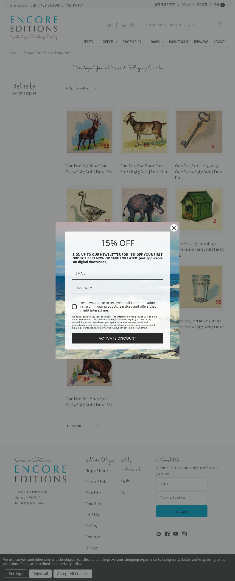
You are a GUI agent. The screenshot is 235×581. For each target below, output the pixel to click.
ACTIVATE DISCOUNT (117, 338)
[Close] (173, 227)
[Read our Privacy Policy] (160, 317)
